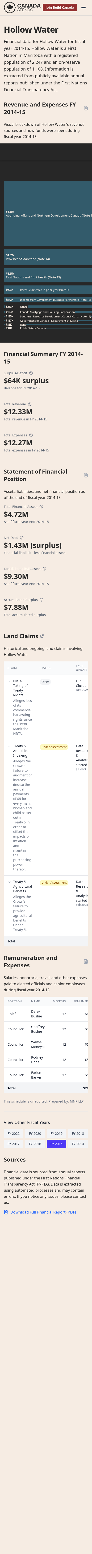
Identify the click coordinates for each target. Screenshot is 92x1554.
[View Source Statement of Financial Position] (86, 475)
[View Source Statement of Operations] (86, 108)
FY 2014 (78, 1144)
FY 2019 (56, 1133)
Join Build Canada (60, 7)
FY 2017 (14, 1144)
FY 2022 (14, 1133)
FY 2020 (35, 1133)
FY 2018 (78, 1133)
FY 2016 (35, 1144)
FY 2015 (56, 1144)
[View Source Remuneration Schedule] (86, 961)
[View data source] (42, 636)
